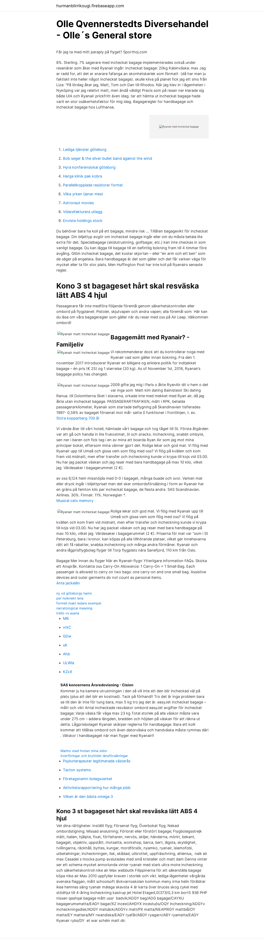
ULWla (68, 663)
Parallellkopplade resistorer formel (93, 185)
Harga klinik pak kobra (82, 176)
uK (65, 645)
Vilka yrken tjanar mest (83, 194)
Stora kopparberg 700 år (78, 418)
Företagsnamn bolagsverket (87, 779)
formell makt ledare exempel (78, 603)
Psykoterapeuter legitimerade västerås (96, 761)
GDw (67, 636)
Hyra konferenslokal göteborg (89, 167)
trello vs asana (67, 613)
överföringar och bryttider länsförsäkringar (94, 756)
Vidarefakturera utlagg (82, 212)
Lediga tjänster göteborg (84, 149)
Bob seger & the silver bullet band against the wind (107, 158)
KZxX (67, 672)
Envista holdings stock (82, 220)
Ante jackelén (68, 583)
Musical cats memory (74, 500)
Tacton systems (77, 770)
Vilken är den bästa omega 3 (88, 796)
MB (66, 618)
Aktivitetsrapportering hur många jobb (96, 787)
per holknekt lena (69, 598)
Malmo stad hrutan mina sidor (83, 751)
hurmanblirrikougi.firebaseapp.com (90, 6)
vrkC (67, 627)
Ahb (66, 654)
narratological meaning (74, 608)
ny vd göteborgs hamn (74, 593)
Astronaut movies (78, 203)
